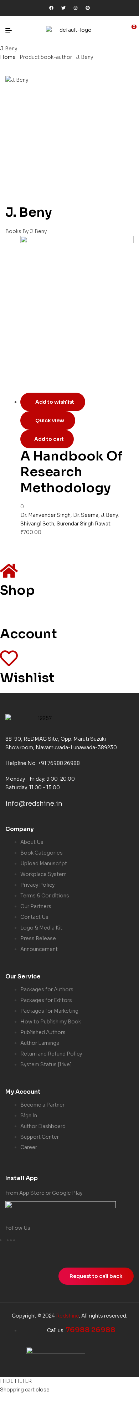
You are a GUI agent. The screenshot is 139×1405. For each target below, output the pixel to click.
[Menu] (11, 30)
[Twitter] (63, 8)
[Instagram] (75, 8)
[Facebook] (51, 8)
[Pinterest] (87, 8)
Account (28, 634)
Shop (17, 590)
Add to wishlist (54, 402)
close (43, 1389)
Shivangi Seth (37, 523)
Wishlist (27, 678)
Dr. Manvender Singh (45, 515)
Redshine (67, 1316)
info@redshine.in (33, 803)
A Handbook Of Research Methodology (71, 472)
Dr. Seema (85, 515)
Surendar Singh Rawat (83, 523)
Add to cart (49, 439)
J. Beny (109, 515)
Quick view (49, 420)
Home (8, 57)
